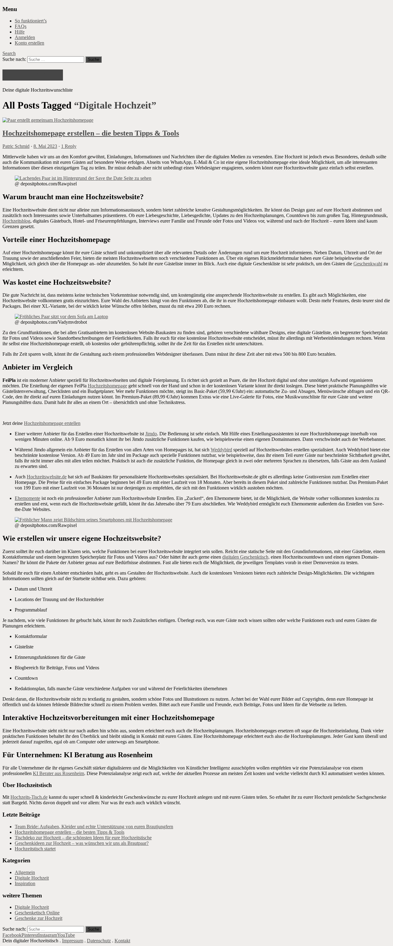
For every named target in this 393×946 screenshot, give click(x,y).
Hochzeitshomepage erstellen (52, 423)
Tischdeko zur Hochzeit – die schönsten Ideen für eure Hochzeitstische (83, 837)
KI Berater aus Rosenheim (58, 773)
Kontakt (122, 940)
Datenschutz (99, 940)
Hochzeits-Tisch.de (29, 797)
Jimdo (151, 433)
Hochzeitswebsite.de (47, 476)
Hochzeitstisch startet (35, 848)
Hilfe (20, 31)
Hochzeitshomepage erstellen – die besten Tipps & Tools (90, 133)
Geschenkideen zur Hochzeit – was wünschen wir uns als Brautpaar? (82, 843)
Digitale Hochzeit (32, 878)
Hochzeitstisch (32, 75)
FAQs (20, 26)
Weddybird (221, 449)
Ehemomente (27, 498)
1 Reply (68, 146)
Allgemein (25, 872)
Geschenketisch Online (37, 912)
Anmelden (25, 37)
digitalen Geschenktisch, (246, 557)
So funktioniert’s (31, 20)
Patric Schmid (15, 146)
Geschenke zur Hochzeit (38, 918)
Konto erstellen (29, 43)
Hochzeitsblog (16, 221)
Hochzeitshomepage (107, 385)
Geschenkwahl (367, 263)
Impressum (72, 940)
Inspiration (25, 883)
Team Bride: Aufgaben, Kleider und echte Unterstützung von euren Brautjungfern (94, 826)
